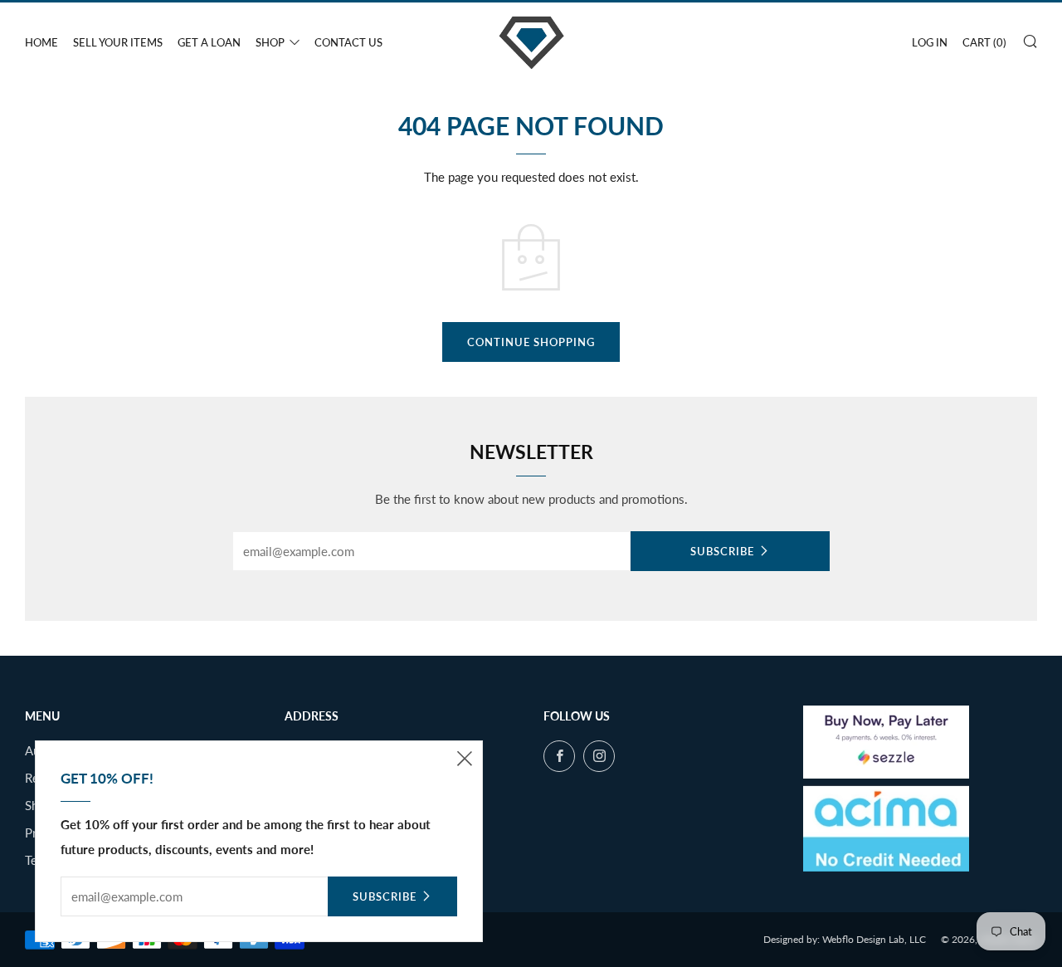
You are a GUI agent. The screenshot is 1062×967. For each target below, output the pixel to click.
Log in (930, 42)
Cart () (984, 42)
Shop (270, 42)
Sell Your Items (118, 42)
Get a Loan (209, 42)
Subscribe (722, 551)
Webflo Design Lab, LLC (874, 939)
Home (41, 42)
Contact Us (348, 42)
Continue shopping (531, 342)
